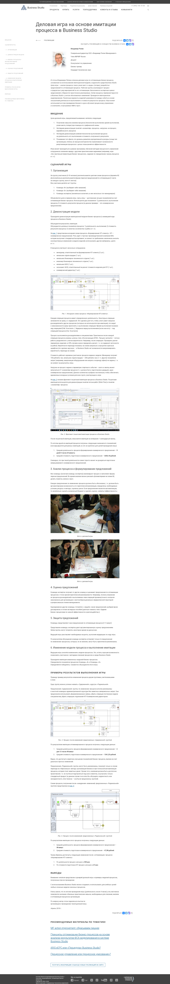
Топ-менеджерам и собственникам (51, 1)
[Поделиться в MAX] (130, 40)
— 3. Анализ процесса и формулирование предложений (13, 61)
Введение (8, 40)
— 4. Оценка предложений (14, 68)
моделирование (46, 978)
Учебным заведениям (123, 1)
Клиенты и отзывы (109, 10)
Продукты (54, 10)
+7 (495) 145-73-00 (138, 6)
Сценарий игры (10, 45)
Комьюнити (126, 10)
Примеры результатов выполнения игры (12, 88)
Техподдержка (90, 10)
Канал (76, 980)
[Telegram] (130, 44)
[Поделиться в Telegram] (127, 40)
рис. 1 (55, 233)
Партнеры (64, 6)
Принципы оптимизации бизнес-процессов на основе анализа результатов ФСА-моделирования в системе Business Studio (80, 938)
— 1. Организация (11, 49)
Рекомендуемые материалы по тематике (14, 100)
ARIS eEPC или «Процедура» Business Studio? (76, 947)
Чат (86, 980)
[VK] (127, 44)
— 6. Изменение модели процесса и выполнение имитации (13, 80)
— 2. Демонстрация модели (14, 54)
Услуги (76, 10)
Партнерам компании (104, 1)
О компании (53, 6)
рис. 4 (72, 786)
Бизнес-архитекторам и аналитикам (80, 1)
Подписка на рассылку (77, 6)
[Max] (132, 44)
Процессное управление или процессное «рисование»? (81, 954)
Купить (66, 10)
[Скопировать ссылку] (132, 40)
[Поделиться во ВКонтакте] (124, 40)
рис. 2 (55, 380)
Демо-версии (92, 6)
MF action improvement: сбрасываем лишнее (75, 928)
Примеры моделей (106, 6)
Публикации (49, 40)
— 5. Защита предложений (14, 73)
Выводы (8, 94)
